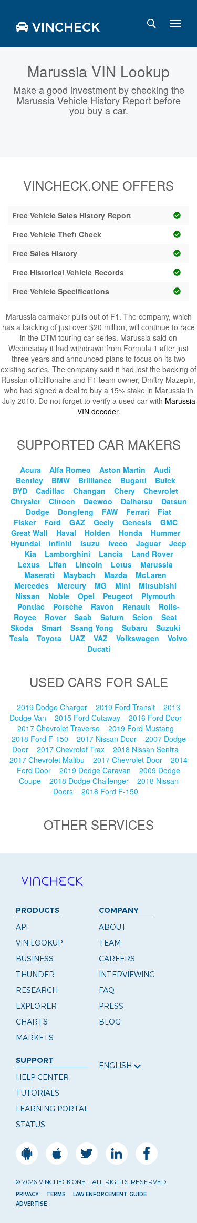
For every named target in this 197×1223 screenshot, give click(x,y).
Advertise (31, 1203)
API (22, 927)
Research (37, 990)
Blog (110, 1022)
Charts (32, 1022)
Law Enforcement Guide (110, 1194)
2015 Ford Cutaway (88, 717)
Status (30, 1124)
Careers (117, 958)
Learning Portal (52, 1108)
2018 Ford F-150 (41, 738)
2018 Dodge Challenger (90, 780)
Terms (56, 1194)
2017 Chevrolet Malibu (48, 759)
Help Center (42, 1077)
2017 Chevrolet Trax (72, 749)
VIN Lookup (39, 943)
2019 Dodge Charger (53, 707)
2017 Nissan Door (108, 738)
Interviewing (127, 974)
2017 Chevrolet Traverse (59, 728)
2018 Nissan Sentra (147, 749)
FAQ (107, 990)
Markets (35, 1037)
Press (111, 1006)
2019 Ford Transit (126, 707)
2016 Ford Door (156, 717)
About (113, 927)
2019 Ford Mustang (142, 728)
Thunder (35, 974)
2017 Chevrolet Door (128, 759)
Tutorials (37, 1093)
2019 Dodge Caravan (96, 770)
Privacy (27, 1194)
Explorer (36, 1006)
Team (110, 943)
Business (35, 958)
